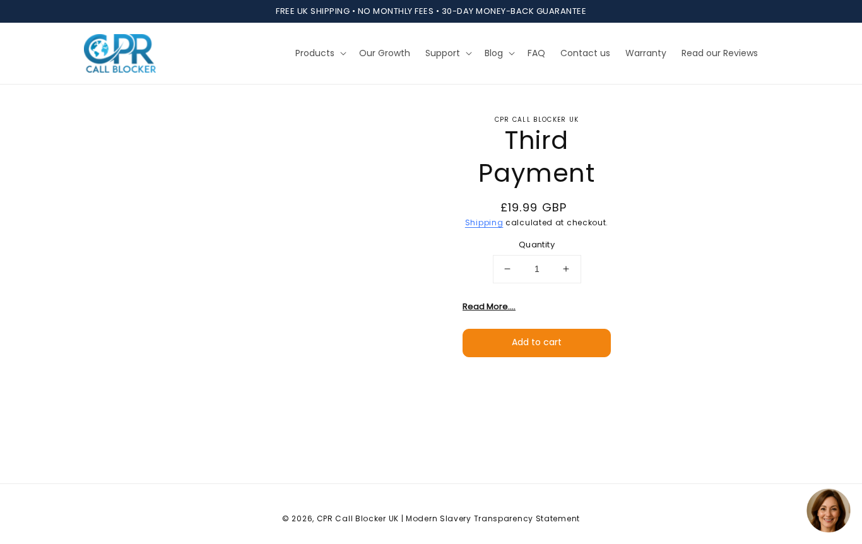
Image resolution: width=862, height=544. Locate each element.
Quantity (537, 245)
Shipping (484, 222)
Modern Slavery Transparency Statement (493, 518)
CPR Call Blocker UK (358, 518)
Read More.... (489, 306)
